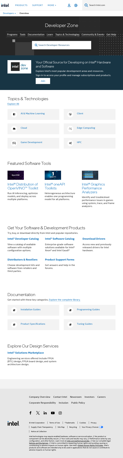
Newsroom (76, 396)
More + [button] (52, 5)
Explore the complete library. (64, 299)
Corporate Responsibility (42, 402)
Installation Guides (30, 309)
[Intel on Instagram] (60, 413)
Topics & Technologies (67, 34)
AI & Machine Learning (33, 113)
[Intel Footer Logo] (14, 423)
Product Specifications (33, 323)
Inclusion (63, 402)
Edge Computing (86, 127)
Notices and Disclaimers (38, 443)
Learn (50, 34)
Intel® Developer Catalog (23, 238)
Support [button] (37, 5)
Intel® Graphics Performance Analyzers (93, 188)
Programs (12, 34)
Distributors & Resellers (23, 259)
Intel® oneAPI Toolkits (55, 186)
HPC (79, 142)
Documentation (36, 34)
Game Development (31, 142)
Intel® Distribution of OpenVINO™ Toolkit (23, 186)
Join (43, 80)
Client (80, 113)
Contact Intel (60, 396)
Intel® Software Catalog (59, 238)
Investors (89, 396)
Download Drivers (93, 238)
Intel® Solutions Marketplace (26, 352)
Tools (22, 34)
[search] (36, 45)
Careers (101, 396)
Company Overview (39, 396)
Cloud (24, 127)
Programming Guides (88, 309)
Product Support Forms (59, 259)
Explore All (13, 103)
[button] (61, 186)
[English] (76, 5)
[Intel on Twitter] (37, 413)
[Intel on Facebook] (30, 413)
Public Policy (78, 402)
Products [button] (21, 5)
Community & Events (93, 34)
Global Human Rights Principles (90, 445)
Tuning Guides (84, 323)
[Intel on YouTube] (52, 413)
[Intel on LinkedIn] (45, 413)
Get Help (111, 34)
